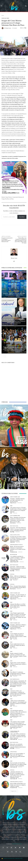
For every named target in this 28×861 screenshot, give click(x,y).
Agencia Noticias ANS (14, 561)
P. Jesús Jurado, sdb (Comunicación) (14, 732)
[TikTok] (7, 851)
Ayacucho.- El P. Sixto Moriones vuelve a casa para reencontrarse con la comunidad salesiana (18, 529)
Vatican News (13, 751)
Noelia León (12, 542)
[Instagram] (11, 847)
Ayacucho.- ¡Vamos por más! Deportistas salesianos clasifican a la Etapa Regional (18, 568)
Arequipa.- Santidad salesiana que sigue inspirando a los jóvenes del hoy (17, 500)
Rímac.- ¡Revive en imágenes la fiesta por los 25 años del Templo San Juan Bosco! (18, 577)
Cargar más (13, 791)
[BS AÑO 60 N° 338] (14, 426)
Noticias (4, 18)
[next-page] (5, 356)
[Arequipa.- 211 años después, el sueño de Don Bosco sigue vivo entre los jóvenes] (5, 596)
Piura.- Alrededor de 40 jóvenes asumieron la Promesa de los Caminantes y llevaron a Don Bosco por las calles (14, 349)
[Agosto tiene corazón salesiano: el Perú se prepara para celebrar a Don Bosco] (5, 664)
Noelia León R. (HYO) (15, 534)
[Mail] (19, 847)
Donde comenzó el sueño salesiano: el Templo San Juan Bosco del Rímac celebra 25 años (18, 655)
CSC (11, 324)
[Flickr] (7, 847)
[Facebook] (14, 261)
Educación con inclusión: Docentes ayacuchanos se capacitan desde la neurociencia (18, 746)
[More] (20, 33)
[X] (11, 851)
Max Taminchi (13, 686)
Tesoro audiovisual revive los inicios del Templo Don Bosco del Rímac (17, 645)
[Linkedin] (15, 847)
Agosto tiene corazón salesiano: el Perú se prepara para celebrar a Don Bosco (18, 664)
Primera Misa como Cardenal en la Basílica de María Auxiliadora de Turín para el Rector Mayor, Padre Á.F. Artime (20, 240)
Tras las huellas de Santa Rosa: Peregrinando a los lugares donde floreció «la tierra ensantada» (18, 764)
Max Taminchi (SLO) (14, 679)
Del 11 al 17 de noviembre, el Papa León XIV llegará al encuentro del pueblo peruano (17, 755)
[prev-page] (3, 356)
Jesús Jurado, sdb (13, 739)
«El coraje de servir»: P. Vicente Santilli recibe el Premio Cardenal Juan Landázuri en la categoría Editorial (14, 321)
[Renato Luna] (3, 28)
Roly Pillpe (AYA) (14, 564)
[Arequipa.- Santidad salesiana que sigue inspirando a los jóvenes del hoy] (14, 284)
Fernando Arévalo (13, 551)
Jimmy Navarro (11, 296)
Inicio (3, 15)
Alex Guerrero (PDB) (13, 345)
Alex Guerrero (11, 352)
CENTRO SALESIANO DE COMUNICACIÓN (12, 858)
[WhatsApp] (20, 851)
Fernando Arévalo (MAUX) (16, 544)
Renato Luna (8, 28)
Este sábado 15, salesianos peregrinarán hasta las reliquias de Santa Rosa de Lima (17, 673)
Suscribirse (22, 217)
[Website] (16, 851)
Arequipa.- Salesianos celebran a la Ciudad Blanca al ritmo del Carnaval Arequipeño (18, 626)
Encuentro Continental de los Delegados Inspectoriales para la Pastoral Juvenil (7, 239)
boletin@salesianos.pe (17, 843)
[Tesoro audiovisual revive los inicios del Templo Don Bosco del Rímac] (5, 645)
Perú (8, 18)
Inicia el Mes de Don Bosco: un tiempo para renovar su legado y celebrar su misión (18, 785)
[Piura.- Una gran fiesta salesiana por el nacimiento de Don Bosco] (5, 586)
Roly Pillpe (12, 531)
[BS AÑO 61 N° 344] (14, 468)
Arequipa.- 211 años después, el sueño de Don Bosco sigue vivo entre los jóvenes (18, 596)
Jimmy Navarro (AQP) (13, 291)
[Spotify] (23, 847)
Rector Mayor (13, 554)
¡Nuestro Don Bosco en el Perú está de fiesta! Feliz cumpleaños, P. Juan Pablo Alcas (18, 605)
